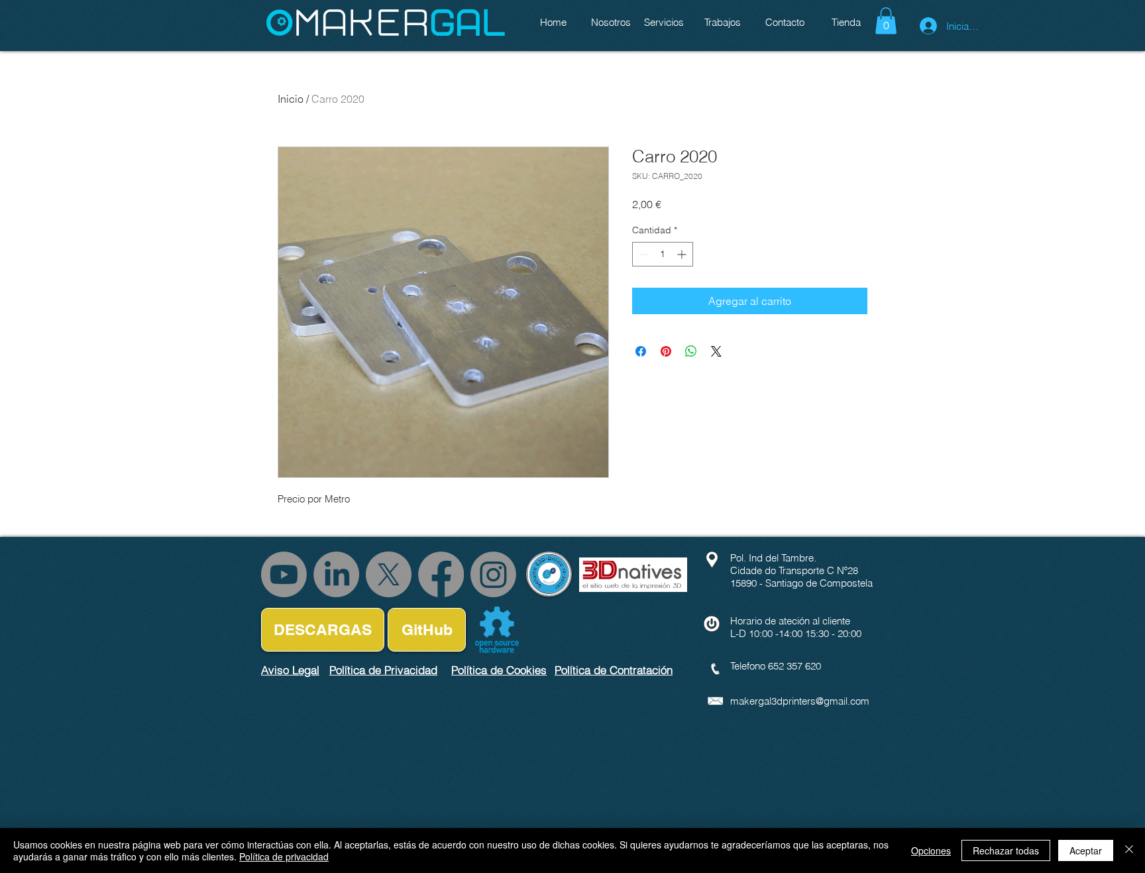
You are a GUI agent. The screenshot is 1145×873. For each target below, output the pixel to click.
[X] (388, 574)
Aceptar (1085, 850)
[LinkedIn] (336, 574)
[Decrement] (642, 254)
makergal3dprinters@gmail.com (799, 701)
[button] (886, 20)
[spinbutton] (663, 254)
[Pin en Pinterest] (666, 351)
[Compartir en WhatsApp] (691, 351)
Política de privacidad (284, 856)
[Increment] (683, 254)
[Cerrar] (1129, 850)
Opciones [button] (931, 850)
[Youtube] (284, 574)
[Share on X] (716, 351)
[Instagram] (493, 574)
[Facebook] (441, 574)
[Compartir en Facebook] (641, 351)
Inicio (290, 98)
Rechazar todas (1006, 850)
